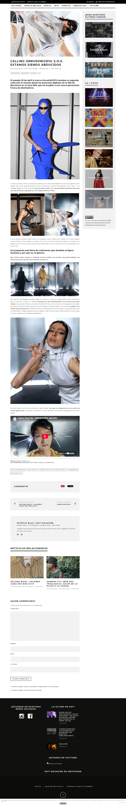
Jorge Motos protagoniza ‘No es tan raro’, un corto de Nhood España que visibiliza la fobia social (69, 717)
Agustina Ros (32, 469)
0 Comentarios (25, 73)
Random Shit (80, 6)
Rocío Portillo (16, 473)
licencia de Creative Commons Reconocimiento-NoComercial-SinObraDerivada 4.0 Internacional (98, 223)
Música (47, 6)
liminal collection (46, 469)
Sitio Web (13, 664)
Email (12, 654)
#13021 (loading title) (98, 116)
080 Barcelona (20, 469)
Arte (56, 6)
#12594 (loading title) (99, 137)
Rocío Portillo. (23, 461)
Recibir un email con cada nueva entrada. (27, 690)
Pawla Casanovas (46, 462)
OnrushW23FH (73, 469)
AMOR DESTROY (64, 504)
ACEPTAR (63, 803)
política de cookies (110, 800)
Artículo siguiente (64, 502)
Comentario (14, 608)
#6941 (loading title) (99, 198)
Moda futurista (61, 469)
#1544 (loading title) (99, 177)
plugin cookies (122, 802)
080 (12, 469)
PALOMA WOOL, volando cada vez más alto (30, 505)
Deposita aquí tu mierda (36, 1)
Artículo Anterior (26, 502)
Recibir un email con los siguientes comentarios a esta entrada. (35, 686)
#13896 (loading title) (99, 157)
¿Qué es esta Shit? (18, 1)
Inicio (38, 786)
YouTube (94, 6)
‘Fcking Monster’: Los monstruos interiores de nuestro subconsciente (67, 732)
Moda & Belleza (33, 6)
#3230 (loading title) (99, 96)
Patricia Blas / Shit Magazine (23, 68)
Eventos (66, 6)
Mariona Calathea (30, 462)
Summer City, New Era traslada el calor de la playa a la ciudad (62, 584)
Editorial (17, 6)
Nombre (13, 643)
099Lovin (63, 744)
